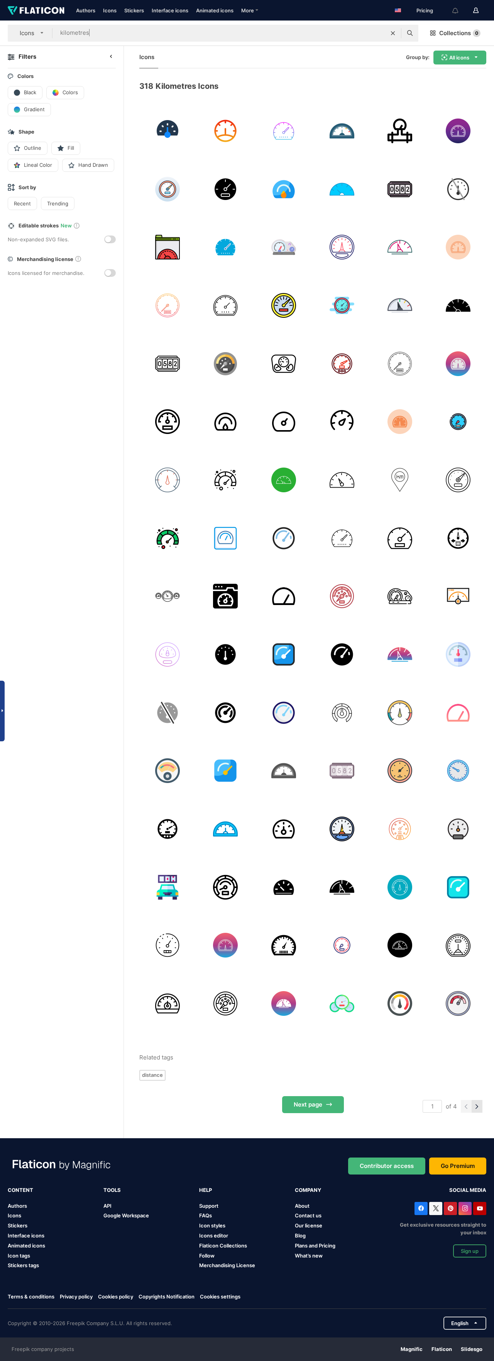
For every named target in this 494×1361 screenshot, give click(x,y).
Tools (112, 1190)
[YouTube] (479, 1208)
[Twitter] (435, 1208)
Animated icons (214, 10)
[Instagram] (465, 1208)
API (107, 1206)
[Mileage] (400, 189)
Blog (300, 1235)
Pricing (424, 10)
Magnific (412, 1349)
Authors (85, 10)
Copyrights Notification (167, 1296)
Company (308, 1190)
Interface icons (170, 10)
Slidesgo (471, 1349)
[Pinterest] (450, 1208)
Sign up (470, 1251)
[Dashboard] (167, 131)
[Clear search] (392, 33)
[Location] (400, 480)
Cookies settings (220, 1297)
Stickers (134, 10)
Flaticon (441, 1349)
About (302, 1206)
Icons (110, 10)
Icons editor (213, 1235)
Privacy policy (76, 1296)
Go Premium (458, 1165)
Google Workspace (126, 1215)
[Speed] (167, 247)
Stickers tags (23, 1265)
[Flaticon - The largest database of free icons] (36, 10)
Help (205, 1190)
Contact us (308, 1215)
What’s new (309, 1256)
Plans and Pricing (315, 1245)
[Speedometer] (283, 131)
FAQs (205, 1215)
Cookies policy (115, 1296)
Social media (467, 1190)
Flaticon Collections (223, 1245)
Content (20, 1190)
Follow (207, 1256)
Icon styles (212, 1225)
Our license (308, 1225)
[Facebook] (421, 1208)
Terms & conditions (31, 1296)
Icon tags (19, 1256)
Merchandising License (227, 1265)
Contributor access (387, 1165)
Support (208, 1206)
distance (152, 1075)
